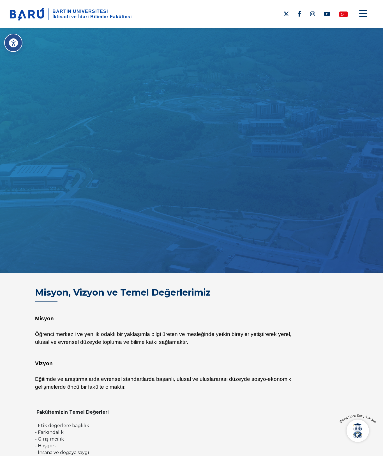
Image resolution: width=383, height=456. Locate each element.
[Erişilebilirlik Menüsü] (13, 43)
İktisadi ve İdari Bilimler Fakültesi (92, 16)
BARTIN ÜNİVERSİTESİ (80, 11)
